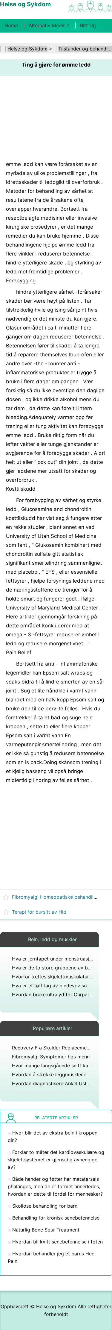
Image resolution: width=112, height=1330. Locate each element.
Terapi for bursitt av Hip (39, 912)
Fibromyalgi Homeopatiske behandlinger (58, 897)
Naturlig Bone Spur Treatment (45, 1230)
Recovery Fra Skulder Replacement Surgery (61, 1048)
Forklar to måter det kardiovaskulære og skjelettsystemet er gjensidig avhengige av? (56, 1159)
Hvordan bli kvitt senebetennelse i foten (57, 1242)
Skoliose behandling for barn (44, 1206)
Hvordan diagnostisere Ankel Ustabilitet (57, 1083)
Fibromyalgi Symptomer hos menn (51, 1057)
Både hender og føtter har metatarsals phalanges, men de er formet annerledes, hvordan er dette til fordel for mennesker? (55, 1186)
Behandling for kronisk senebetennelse (55, 1218)
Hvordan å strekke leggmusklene (49, 1074)
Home (11, 25)
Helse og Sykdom (27, 49)
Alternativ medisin (49, 25)
